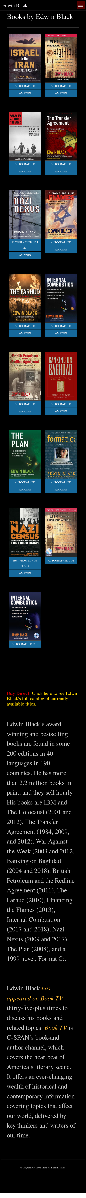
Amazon (25, 93)
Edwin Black (14, 5)
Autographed (25, 86)
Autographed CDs (61, 560)
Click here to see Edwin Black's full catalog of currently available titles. (42, 698)
